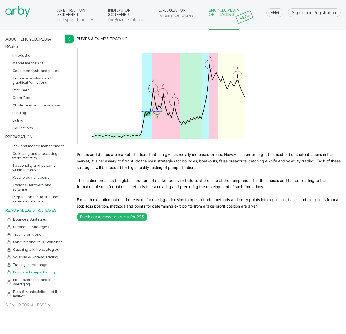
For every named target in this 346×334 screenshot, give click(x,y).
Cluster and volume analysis (36, 105)
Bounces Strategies (30, 219)
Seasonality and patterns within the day (33, 167)
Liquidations (22, 128)
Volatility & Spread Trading (35, 257)
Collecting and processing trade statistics (34, 156)
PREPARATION (19, 137)
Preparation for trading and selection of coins (35, 199)
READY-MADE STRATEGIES (30, 210)
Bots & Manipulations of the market (37, 294)
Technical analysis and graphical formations (31, 80)
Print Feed (21, 90)
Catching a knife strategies (36, 250)
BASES (11, 46)
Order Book (22, 98)
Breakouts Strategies (31, 227)
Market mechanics (28, 63)
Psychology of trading (30, 177)
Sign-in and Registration (314, 12)
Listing (17, 120)
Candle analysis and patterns (37, 71)
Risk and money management (38, 146)
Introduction (22, 56)
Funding (19, 113)
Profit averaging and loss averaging (34, 282)
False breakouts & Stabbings (37, 242)
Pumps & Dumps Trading (34, 272)
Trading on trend (27, 234)
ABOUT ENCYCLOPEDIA (28, 39)
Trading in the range (30, 265)
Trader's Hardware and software (31, 187)
